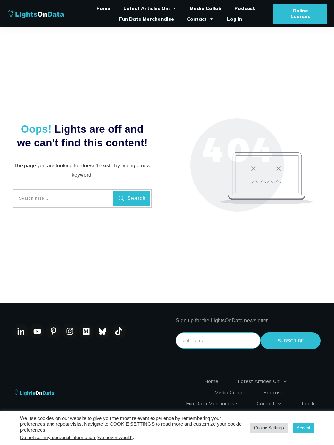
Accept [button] (303, 427)
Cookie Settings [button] (269, 427)
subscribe (291, 341)
